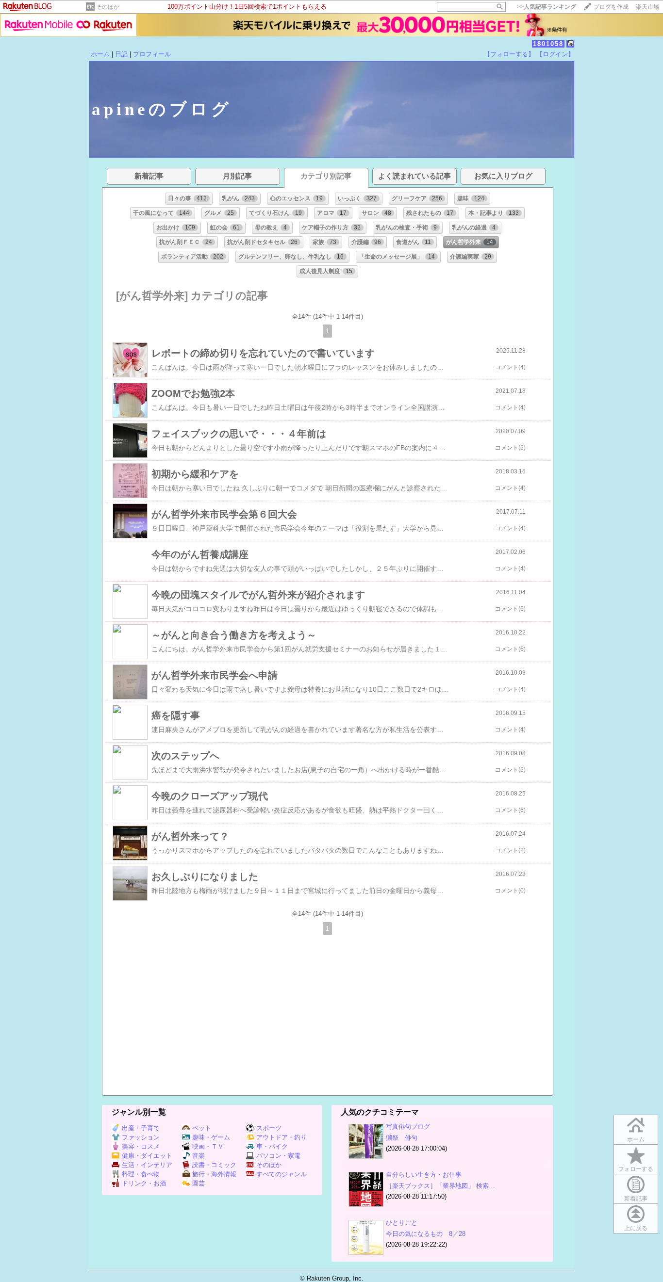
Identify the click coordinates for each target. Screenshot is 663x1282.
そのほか (107, 6)
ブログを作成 (611, 6)
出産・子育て (141, 1128)
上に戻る (635, 1228)
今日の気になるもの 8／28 (425, 1233)
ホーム (100, 54)
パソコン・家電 (278, 1155)
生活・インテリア (147, 1164)
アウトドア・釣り (281, 1137)
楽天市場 (647, 6)
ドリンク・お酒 (144, 1183)
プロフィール (152, 54)
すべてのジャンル (281, 1174)
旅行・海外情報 (214, 1174)
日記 (121, 54)
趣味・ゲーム (211, 1137)
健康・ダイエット (147, 1155)
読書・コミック (214, 1164)
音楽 (198, 1155)
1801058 (548, 44)
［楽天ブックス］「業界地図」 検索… (440, 1185)
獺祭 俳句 (401, 1137)
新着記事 (635, 1198)
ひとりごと (401, 1222)
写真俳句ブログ (408, 1126)
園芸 (198, 1183)
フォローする (635, 1169)
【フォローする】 (509, 54)
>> (546, 6)
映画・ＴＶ (208, 1146)
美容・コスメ (141, 1146)
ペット (201, 1128)
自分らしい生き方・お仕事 (424, 1174)
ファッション (141, 1137)
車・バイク (272, 1146)
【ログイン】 (555, 54)
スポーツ (269, 1128)
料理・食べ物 (141, 1174)
